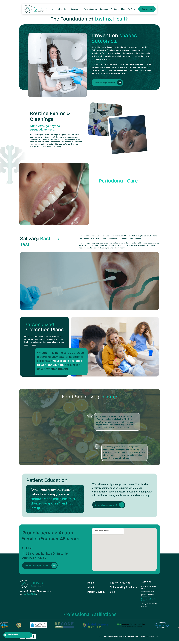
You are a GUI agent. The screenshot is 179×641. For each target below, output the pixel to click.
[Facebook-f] (33, 636)
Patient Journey (90, 9)
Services (74, 9)
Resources (104, 9)
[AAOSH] (139, 625)
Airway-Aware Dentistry (149, 604)
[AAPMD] (16, 625)
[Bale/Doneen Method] (73, 625)
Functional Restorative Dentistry (148, 587)
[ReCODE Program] (42, 625)
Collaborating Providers (123, 587)
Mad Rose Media (29, 594)
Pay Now (131, 9)
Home (53, 9)
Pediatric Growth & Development (147, 595)
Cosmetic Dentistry (147, 591)
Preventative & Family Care (148, 600)
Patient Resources (120, 582)
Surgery (144, 607)
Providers (115, 9)
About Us (62, 9)
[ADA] (108, 625)
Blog (123, 9)
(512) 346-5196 (142, 636)
